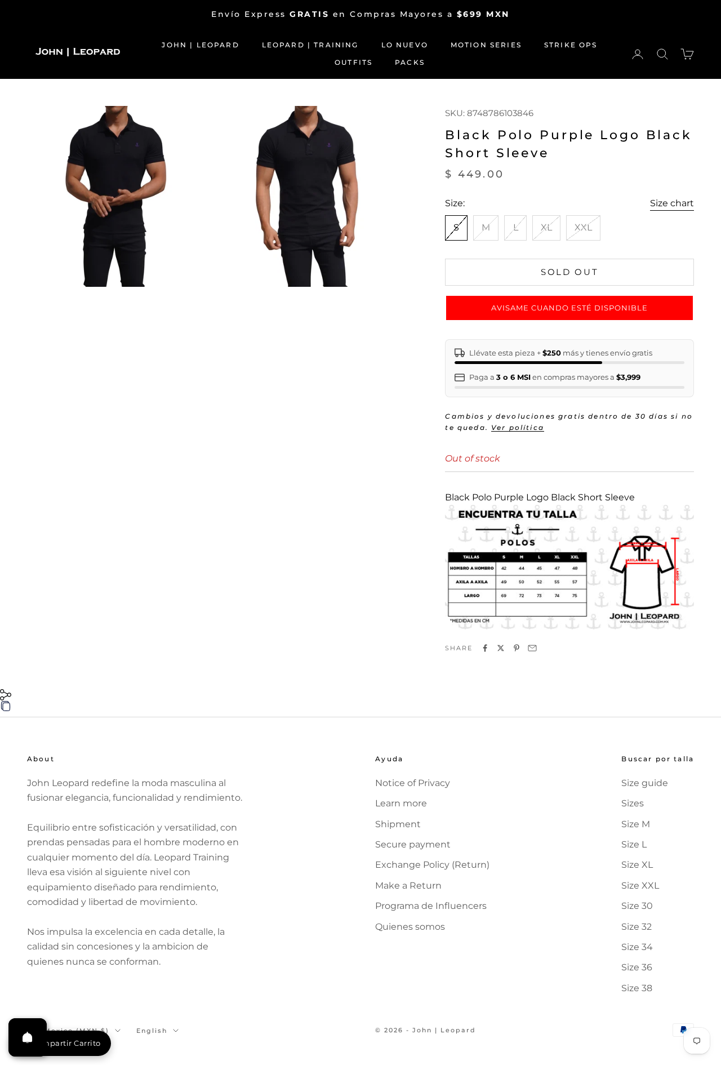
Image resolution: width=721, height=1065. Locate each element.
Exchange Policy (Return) (432, 864)
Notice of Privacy (412, 783)
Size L (634, 844)
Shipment (398, 824)
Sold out (570, 272)
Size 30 (637, 905)
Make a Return (408, 885)
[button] (569, 308)
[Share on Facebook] (484, 648)
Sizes (632, 803)
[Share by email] (532, 648)
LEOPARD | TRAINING (310, 45)
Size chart (672, 203)
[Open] (27, 1037)
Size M (635, 824)
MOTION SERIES (486, 45)
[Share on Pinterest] (516, 648)
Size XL (637, 864)
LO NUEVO (404, 45)
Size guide (644, 783)
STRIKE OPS (571, 45)
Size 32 (636, 926)
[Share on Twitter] (500, 648)
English (151, 1031)
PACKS (410, 62)
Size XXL (640, 885)
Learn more (401, 803)
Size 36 (636, 967)
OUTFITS (353, 62)
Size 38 (636, 988)
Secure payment (413, 844)
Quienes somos (410, 926)
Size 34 (637, 947)
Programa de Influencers (431, 905)
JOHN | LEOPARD (200, 45)
